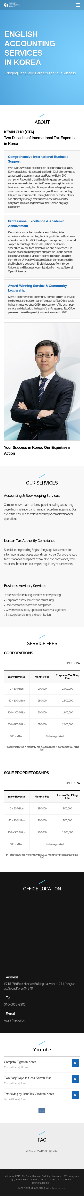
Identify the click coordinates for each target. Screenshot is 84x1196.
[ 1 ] (41, 1111)
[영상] (75, 1063)
